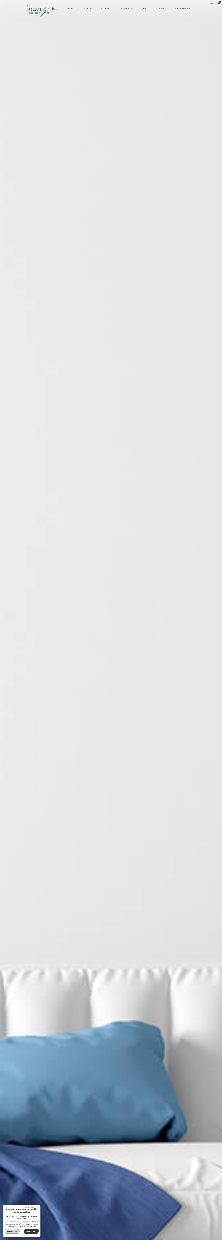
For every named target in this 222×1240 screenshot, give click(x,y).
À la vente (105, 8)
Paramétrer (12, 1231)
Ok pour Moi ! (31, 1231)
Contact (161, 8)
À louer (87, 8)
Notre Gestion (182, 8)
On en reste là (30, 1208)
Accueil (70, 8)
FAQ (145, 8)
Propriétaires (127, 8)
